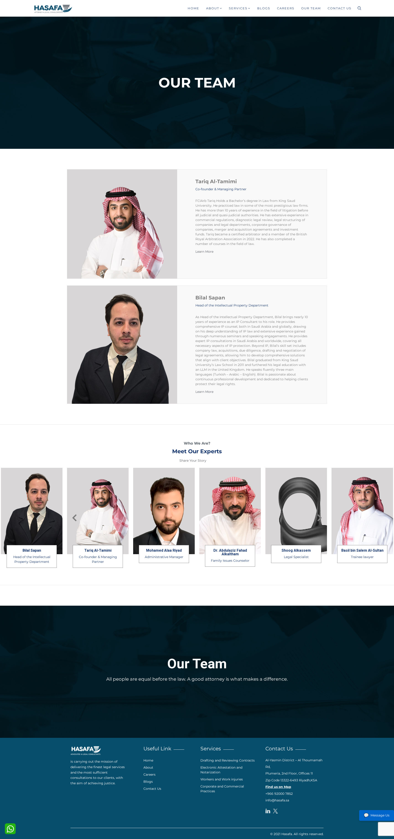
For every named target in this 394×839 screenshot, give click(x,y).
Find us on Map (278, 787)
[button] (208, 251)
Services (238, 8)
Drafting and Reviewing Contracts (227, 760)
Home (193, 8)
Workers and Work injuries (221, 779)
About (212, 8)
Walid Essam (31, 550)
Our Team (311, 8)
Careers (285, 8)
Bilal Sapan (210, 298)
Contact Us (339, 8)
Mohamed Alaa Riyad (230, 550)
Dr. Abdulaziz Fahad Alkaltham (296, 552)
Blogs (263, 8)
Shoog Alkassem (362, 550)
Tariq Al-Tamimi (216, 181)
